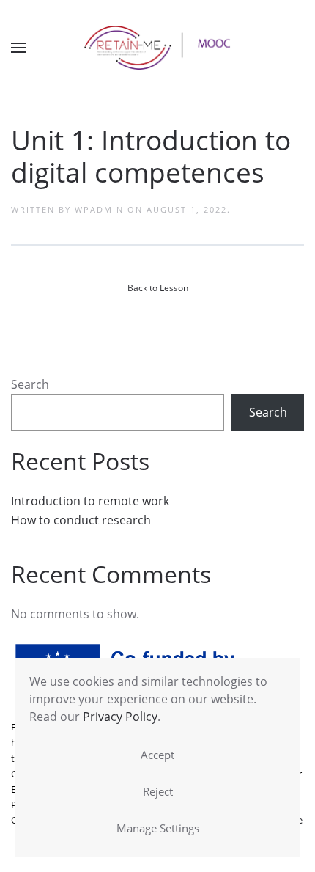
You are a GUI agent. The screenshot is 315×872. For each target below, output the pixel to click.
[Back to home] (157, 47)
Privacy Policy (120, 716)
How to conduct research (81, 520)
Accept (157, 754)
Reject (158, 791)
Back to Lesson (157, 288)
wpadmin (99, 209)
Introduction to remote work (90, 501)
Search (30, 384)
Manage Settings (157, 828)
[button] (18, 47)
